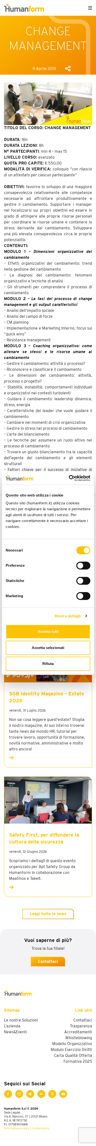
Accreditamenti (78, 1032)
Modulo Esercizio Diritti (71, 1049)
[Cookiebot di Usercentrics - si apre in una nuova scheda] (69, 478)
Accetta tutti (48, 631)
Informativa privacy (16, 1128)
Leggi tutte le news (48, 913)
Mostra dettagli (68, 616)
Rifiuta (48, 664)
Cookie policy (40, 1128)
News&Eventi (15, 1032)
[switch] (83, 565)
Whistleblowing (78, 1038)
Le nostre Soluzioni (21, 1020)
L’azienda (12, 1026)
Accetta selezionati (48, 648)
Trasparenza (81, 1026)
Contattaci (48, 961)
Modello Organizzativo (72, 1043)
